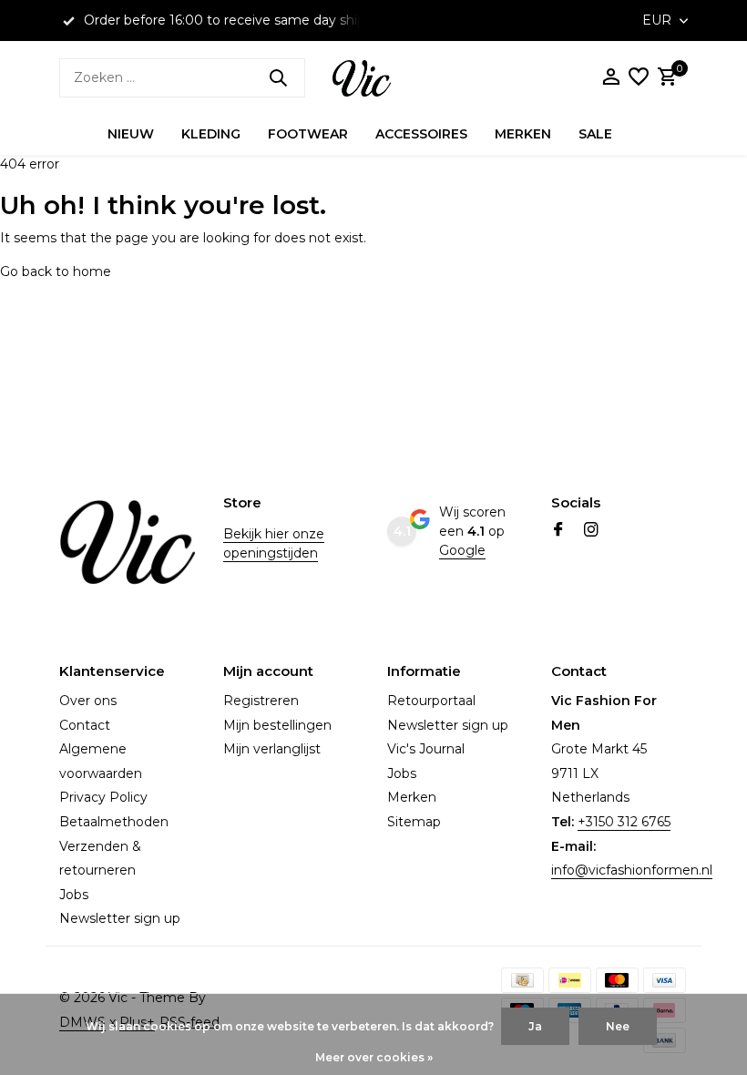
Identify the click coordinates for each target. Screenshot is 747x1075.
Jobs (73, 894)
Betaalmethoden (114, 822)
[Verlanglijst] (639, 78)
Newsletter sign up (119, 918)
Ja (535, 1026)
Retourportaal (431, 700)
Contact (84, 725)
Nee (617, 1026)
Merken (523, 134)
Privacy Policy (103, 797)
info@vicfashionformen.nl (631, 870)
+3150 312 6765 (624, 822)
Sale (595, 134)
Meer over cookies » (374, 1057)
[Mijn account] (610, 77)
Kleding (210, 134)
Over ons (88, 700)
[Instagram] (591, 531)
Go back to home (55, 271)
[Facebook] (558, 531)
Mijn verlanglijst (272, 749)
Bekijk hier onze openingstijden (273, 543)
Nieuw (130, 134)
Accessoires (421, 134)
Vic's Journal (426, 749)
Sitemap (414, 822)
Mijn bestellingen (277, 725)
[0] (665, 78)
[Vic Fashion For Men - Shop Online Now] (373, 77)
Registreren (261, 700)
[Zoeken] (278, 77)
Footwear (308, 134)
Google (462, 550)
